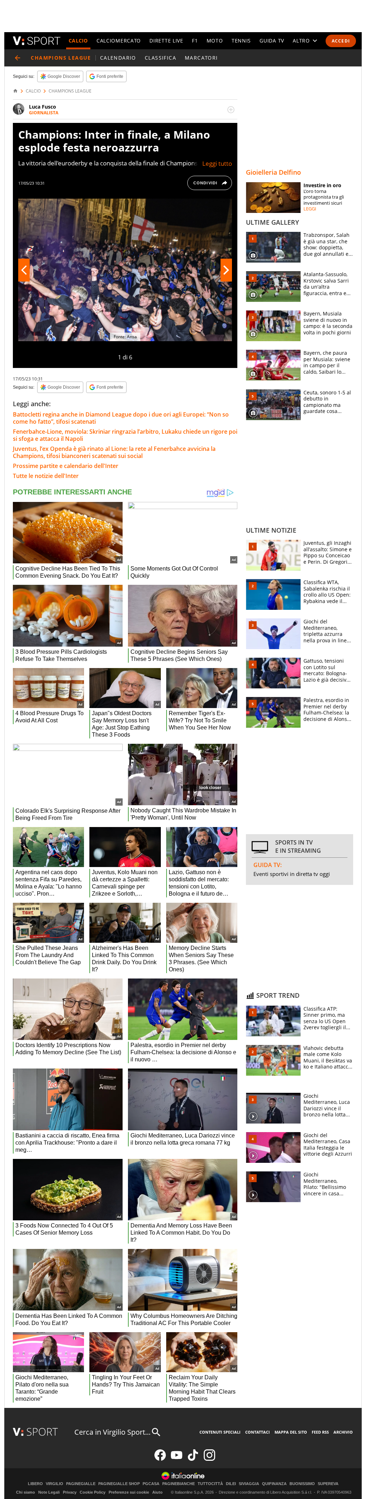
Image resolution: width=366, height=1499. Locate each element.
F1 (195, 40)
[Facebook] (160, 1459)
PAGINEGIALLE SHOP (119, 1484)
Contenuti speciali (220, 1432)
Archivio (343, 1432)
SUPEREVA (328, 1484)
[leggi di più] (230, 109)
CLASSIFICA (160, 57)
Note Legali (49, 1492)
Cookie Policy (92, 1492)
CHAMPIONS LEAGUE (70, 91)
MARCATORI (201, 57)
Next (226, 270)
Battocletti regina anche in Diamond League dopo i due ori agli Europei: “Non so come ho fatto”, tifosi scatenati (121, 417)
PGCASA (151, 1484)
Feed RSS (320, 1432)
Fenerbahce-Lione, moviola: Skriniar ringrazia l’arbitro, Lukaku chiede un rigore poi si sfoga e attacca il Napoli (125, 435)
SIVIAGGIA (249, 1484)
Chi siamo (25, 1492)
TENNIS (241, 40)
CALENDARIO (118, 57)
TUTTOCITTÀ (210, 1484)
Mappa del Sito (290, 1432)
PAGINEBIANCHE (178, 1484)
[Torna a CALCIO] (17, 57)
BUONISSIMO (302, 1484)
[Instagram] (209, 1459)
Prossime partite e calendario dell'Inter (65, 466)
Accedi (341, 41)
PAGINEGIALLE (80, 1484)
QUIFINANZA (274, 1484)
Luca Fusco (42, 106)
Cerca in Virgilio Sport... (112, 1432)
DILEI (231, 1484)
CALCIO (78, 40)
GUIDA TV (271, 40)
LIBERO (35, 1484)
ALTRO (301, 40)
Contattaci (257, 1432)
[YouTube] (176, 1459)
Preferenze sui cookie (129, 1492)
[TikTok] (193, 1459)
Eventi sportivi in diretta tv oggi (291, 873)
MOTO (215, 40)
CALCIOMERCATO (119, 40)
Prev (24, 270)
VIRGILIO (54, 1484)
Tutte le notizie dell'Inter (46, 476)
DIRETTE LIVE (166, 40)
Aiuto (157, 1492)
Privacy (69, 1492)
